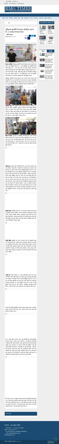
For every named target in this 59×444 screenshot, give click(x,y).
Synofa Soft (51, 442)
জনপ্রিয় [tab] (50, 51)
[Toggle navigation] (4, 15)
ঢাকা (9, 23)
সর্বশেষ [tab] (43, 51)
